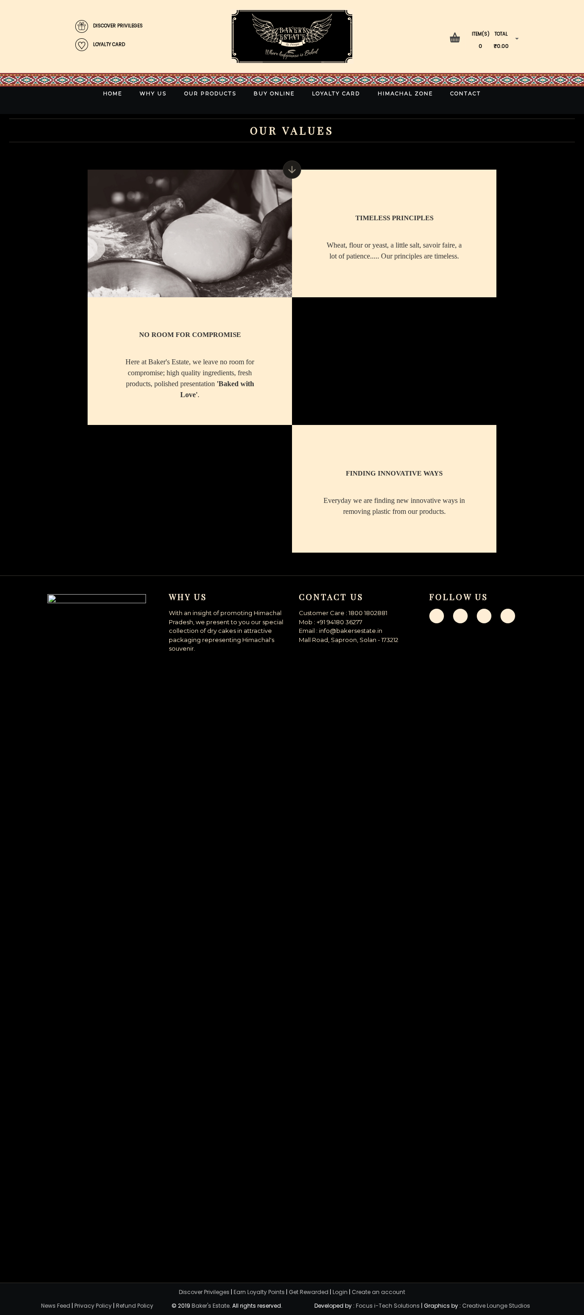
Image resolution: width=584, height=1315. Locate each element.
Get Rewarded (308, 1292)
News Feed (55, 1306)
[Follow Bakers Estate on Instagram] (460, 615)
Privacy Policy (93, 1306)
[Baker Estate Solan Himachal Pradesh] (292, 36)
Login (340, 1292)
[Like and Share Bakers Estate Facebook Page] (436, 615)
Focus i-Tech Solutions (388, 1306)
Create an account (378, 1292)
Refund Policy (134, 1306)
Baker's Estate (210, 1306)
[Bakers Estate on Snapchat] (484, 615)
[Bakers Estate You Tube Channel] (508, 615)
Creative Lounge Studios (496, 1306)
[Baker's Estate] (96, 935)
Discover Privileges (204, 1292)
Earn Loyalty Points (259, 1292)
